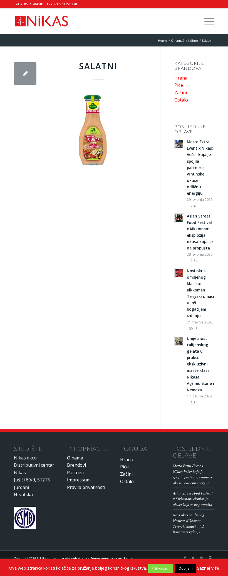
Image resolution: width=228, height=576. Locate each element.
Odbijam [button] (186, 568)
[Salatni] (25, 73)
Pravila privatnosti (86, 487)
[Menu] (206, 21)
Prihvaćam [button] (160, 568)
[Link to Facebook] (185, 557)
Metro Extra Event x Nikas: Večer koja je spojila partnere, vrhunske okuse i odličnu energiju (193, 474)
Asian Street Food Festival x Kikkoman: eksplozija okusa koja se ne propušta (193, 498)
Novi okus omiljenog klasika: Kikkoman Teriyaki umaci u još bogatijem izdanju (188, 523)
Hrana (180, 78)
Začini (180, 93)
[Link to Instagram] (210, 557)
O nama (75, 458)
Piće (178, 85)
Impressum (79, 480)
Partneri (75, 472)
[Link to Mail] (201, 557)
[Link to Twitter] (193, 557)
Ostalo (181, 100)
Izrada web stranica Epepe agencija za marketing (97, 558)
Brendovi (76, 465)
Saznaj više (208, 568)
